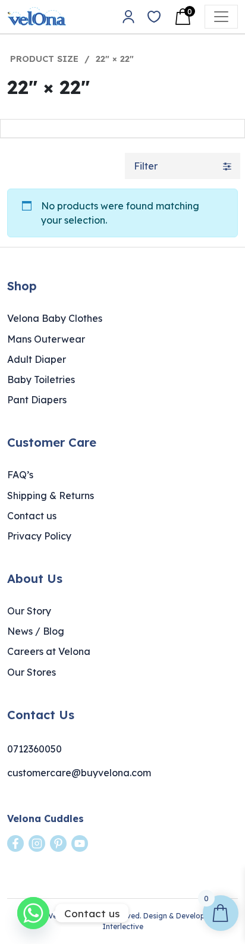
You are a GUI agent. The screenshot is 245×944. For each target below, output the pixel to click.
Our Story (29, 611)
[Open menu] (221, 17)
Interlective (122, 926)
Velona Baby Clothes (54, 318)
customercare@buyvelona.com (79, 773)
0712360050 (34, 749)
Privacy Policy (39, 536)
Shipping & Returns (50, 495)
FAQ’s (20, 475)
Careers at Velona (48, 651)
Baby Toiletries (41, 379)
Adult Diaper (36, 359)
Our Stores (31, 672)
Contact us (31, 516)
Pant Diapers (37, 400)
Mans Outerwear (46, 339)
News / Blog (35, 631)
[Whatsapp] (33, 913)
